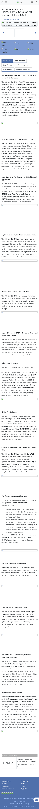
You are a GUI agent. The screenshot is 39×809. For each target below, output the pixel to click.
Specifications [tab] (23, 65)
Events (23, 786)
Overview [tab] (7, 60)
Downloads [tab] (7, 69)
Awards (4, 783)
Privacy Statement (16, 804)
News (23, 783)
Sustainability (6, 781)
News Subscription (8, 789)
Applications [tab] (20, 60)
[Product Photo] (20, 24)
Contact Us (5, 786)
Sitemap (26, 804)
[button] (4, 32)
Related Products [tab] (23, 69)
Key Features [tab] (8, 65)
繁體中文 (24, 789)
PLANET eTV (25, 781)
